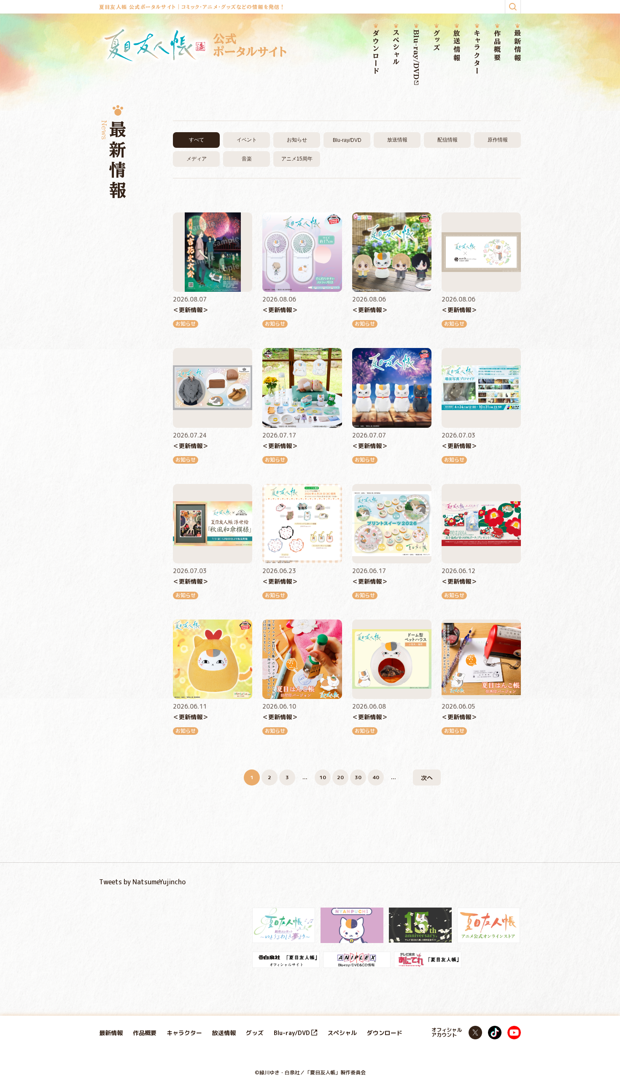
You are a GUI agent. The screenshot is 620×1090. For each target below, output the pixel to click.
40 (375, 777)
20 (340, 777)
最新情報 (517, 46)
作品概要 (497, 46)
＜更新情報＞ (190, 310)
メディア (196, 159)
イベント (247, 140)
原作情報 (498, 140)
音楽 (247, 159)
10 (322, 777)
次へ (427, 778)
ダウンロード (375, 52)
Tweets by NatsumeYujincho (142, 881)
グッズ (436, 41)
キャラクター (477, 52)
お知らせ (297, 140)
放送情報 (456, 46)
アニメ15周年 (297, 159)
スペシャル (396, 48)
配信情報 (447, 140)
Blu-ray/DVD (416, 54)
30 (358, 777)
